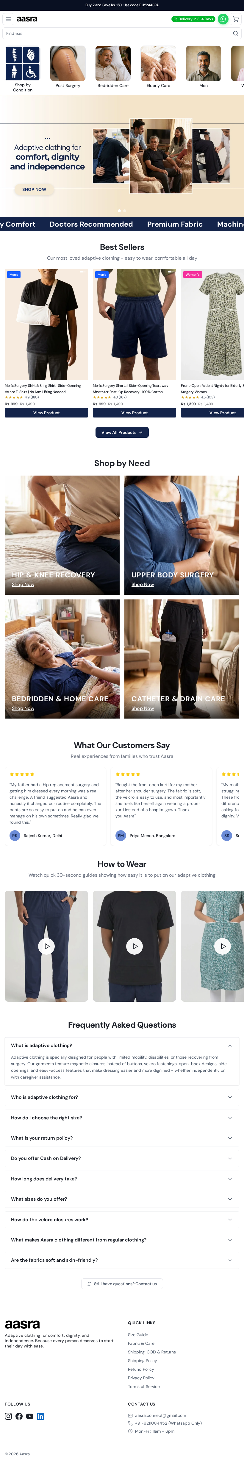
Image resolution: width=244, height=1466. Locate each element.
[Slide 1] (119, 210)
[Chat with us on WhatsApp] (223, 19)
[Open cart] (236, 19)
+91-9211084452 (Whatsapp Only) (168, 1423)
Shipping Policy (142, 1360)
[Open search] (235, 33)
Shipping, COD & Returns (152, 1352)
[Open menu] (8, 19)
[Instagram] (8, 1416)
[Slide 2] (124, 210)
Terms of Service (144, 1386)
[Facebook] (19, 1416)
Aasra (24, 1453)
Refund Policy (141, 1369)
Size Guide (138, 1334)
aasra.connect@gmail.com (160, 1415)
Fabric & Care (141, 1343)
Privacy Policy (141, 1378)
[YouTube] (29, 1416)
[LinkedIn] (40, 1416)
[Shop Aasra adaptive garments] (122, 156)
